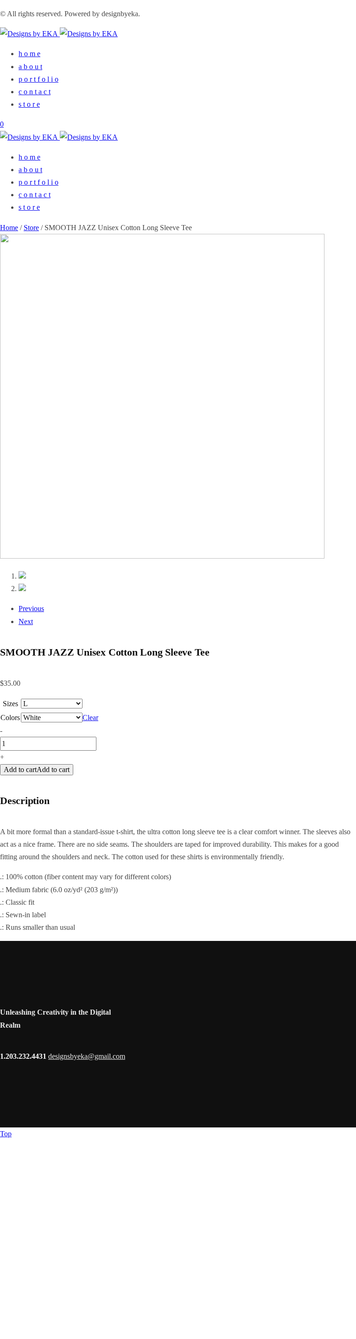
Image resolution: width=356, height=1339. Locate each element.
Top (6, 1134)
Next (26, 621)
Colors (10, 717)
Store (31, 228)
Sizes (10, 704)
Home (9, 228)
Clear (90, 717)
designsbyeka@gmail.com (86, 1056)
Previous (31, 608)
